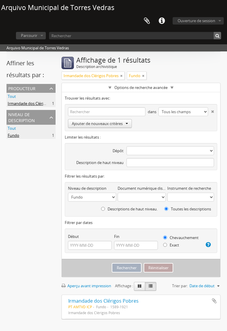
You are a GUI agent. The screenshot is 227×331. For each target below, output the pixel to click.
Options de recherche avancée (141, 87)
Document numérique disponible (142, 188)
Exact (174, 245)
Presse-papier (147, 21)
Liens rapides (161, 21)
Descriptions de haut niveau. (132, 209)
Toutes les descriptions (190, 209)
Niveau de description (21, 117)
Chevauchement (184, 237)
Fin (116, 236)
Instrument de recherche (189, 188)
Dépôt (118, 150)
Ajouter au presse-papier (214, 301)
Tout (12, 96)
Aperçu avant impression (89, 285)
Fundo (13, 135)
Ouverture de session (196, 20)
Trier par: (180, 285)
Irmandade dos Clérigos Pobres (35, 103)
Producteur (21, 88)
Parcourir (29, 35)
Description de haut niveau (100, 162)
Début (73, 236)
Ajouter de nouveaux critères (97, 123)
